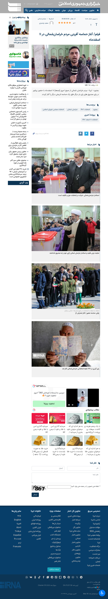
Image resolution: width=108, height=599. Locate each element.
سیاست (84, 10)
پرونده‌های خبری (74, 516)
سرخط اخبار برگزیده (76, 521)
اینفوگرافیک (56, 542)
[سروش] (52, 577)
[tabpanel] (18, 35)
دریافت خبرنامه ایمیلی (94, 559)
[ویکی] (31, 577)
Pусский (17, 539)
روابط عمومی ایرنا (93, 535)
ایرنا (79, 4)
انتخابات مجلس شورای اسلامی (53, 109)
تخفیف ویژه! (49, 404)
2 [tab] (16, 17)
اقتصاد (77, 10)
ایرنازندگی (37, 516)
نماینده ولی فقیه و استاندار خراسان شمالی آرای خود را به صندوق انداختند (74, 253)
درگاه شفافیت (95, 546)
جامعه (57, 10)
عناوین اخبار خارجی (76, 544)
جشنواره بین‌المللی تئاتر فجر (54, 559)
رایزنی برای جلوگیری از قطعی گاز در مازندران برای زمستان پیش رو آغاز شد (17, 145)
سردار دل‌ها (56, 523)
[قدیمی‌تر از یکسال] (66, 170)
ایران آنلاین (37, 527)
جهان (64, 10)
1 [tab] (18, 17)
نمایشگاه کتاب (55, 535)
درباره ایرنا (96, 516)
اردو (19, 542)
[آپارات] (68, 577)
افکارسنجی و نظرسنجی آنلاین (55, 518)
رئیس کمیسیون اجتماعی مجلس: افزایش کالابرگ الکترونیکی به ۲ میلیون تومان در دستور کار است (17, 115)
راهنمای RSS (95, 531)
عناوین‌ (91, 10)
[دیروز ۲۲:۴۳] (18, 28)
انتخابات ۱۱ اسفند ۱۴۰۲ (89, 119)
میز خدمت (96, 554)
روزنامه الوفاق (36, 523)
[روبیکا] (73, 577)
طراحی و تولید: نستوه (93, 588)
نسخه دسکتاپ (54, 569)
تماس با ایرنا (95, 520)
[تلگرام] (81, 577)
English (17, 520)
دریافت (90, 85)
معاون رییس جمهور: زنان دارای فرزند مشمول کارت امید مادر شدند (17, 154)
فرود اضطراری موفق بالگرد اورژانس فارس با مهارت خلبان (17, 88)
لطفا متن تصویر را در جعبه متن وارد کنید (85, 486)
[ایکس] (77, 577)
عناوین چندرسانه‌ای (76, 559)
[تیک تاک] (39, 577)
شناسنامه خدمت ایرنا (94, 540)
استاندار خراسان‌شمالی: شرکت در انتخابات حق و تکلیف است (78, 195)
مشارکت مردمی (94, 550)
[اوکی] (35, 577)
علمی (31, 10)
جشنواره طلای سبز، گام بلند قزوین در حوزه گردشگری (18, 163)
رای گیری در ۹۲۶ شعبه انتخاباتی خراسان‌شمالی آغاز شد (80, 369)
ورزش (70, 10)
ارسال (35, 494)
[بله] (64, 577)
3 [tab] (13, 17)
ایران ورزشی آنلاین (36, 537)
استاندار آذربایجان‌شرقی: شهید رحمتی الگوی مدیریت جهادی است (17, 105)
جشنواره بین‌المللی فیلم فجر (54, 529)
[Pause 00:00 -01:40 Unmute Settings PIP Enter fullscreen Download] (66, 64)
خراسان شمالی (42, 19)
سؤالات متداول (94, 527)
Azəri (18, 527)
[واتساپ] (27, 577)
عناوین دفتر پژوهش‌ (76, 551)
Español (17, 535)
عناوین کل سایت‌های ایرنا (74, 529)
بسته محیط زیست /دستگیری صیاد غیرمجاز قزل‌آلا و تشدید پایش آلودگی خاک (18, 135)
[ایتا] (56, 577)
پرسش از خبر (56, 538)
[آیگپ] (60, 577)
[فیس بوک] (43, 577)
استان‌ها (51, 19)
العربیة (19, 523)
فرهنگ (50, 10)
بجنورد (95, 109)
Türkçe (18, 531)
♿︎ (102, 592)
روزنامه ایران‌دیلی (34, 531)
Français (17, 546)
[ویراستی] (48, 577)
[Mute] (72, 404)
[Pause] (69, 404)
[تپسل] (34, 386)
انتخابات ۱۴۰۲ (85, 109)
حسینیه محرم (56, 553)
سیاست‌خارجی (40, 10)
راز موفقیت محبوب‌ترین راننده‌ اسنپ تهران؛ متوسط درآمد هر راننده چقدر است (17, 97)
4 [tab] (10, 17)
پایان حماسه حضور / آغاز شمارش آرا (87, 313)
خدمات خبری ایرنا (93, 565)
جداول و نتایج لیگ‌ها (55, 548)
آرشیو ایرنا (96, 523)
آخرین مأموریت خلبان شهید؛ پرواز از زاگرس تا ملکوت (18, 125)
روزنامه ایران (36, 520)
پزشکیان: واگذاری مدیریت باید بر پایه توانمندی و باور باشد (21, 40)
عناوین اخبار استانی (76, 536)
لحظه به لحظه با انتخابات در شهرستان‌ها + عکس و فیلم (82, 310)
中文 (19, 516)
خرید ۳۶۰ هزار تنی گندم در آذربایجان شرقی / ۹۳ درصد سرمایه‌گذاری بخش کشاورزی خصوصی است (17, 173)
